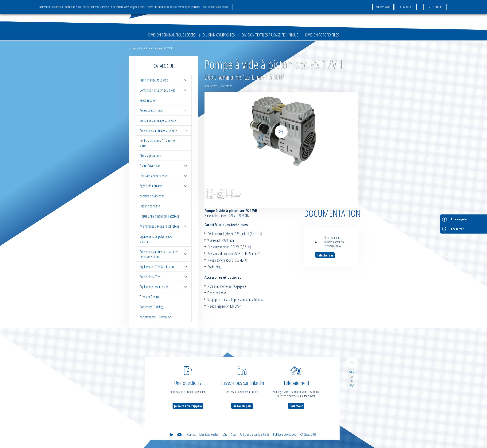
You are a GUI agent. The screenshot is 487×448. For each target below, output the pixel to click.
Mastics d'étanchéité (152, 196)
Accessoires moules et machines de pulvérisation (159, 254)
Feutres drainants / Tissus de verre (157, 143)
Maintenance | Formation (155, 317)
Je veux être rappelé (188, 406)
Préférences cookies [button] (383, 7)
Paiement (296, 406)
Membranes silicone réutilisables (159, 226)
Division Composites (219, 35)
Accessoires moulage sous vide (158, 130)
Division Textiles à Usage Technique (270, 35)
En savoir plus (242, 406)
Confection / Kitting (151, 306)
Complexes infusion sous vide (157, 90)
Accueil (132, 48)
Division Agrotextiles (322, 35)
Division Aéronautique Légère (172, 35)
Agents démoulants (151, 185)
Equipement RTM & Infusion (157, 266)
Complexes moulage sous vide (158, 120)
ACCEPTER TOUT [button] (435, 7)
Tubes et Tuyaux (149, 296)
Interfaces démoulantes (154, 175)
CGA (233, 434)
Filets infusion (148, 100)
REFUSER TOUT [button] (406, 7)
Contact (191, 434)
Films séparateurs (150, 155)
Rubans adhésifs (150, 206)
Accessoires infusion (152, 110)
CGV (224, 434)
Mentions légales (209, 434)
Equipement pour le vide (154, 286)
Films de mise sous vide (154, 80)
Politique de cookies (284, 434)
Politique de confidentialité (254, 434)
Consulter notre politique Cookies (216, 7)
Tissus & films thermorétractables (159, 216)
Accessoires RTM (150, 276)
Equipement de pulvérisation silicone (156, 239)
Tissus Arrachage (150, 165)
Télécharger (325, 255)
